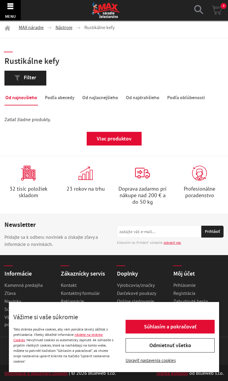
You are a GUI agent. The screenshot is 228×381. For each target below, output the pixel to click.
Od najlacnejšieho (100, 97)
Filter (29, 77)
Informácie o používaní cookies (36, 373)
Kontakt (69, 285)
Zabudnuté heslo (190, 301)
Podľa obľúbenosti (186, 97)
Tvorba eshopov (172, 373)
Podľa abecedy (60, 97)
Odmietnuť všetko (170, 345)
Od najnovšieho (21, 97)
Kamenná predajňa (23, 285)
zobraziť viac (172, 243)
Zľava (10, 293)
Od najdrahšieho (142, 97)
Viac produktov (114, 138)
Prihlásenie (184, 285)
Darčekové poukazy (136, 293)
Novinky (12, 301)
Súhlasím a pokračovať (170, 326)
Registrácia (184, 293)
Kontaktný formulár (80, 293)
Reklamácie (72, 301)
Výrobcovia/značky (136, 285)
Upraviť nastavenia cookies (151, 360)
